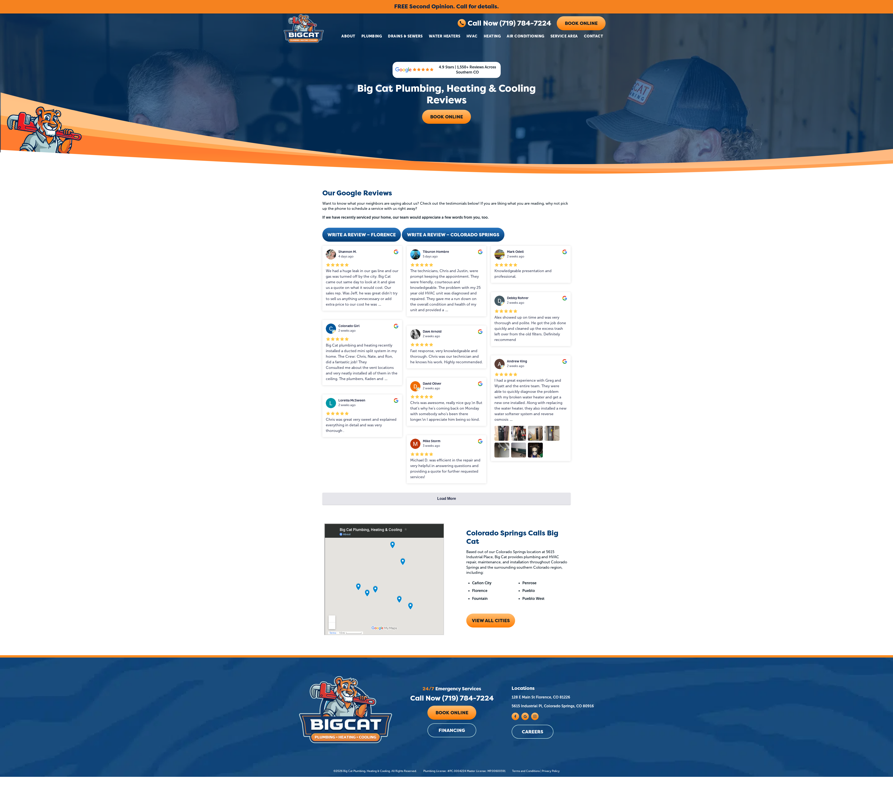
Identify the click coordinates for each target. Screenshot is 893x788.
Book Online (581, 23)
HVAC (472, 36)
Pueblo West (533, 599)
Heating (492, 36)
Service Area (564, 36)
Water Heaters (444, 36)
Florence (479, 591)
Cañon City (481, 583)
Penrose (529, 583)
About (348, 36)
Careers (532, 732)
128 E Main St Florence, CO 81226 (541, 697)
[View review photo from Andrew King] (501, 433)
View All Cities (491, 621)
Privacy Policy (551, 771)
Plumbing (371, 36)
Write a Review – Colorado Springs (453, 235)
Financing (452, 731)
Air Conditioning (525, 36)
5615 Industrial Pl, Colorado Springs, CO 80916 (553, 706)
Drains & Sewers (405, 36)
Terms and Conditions (526, 771)
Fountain (480, 599)
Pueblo (528, 591)
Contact (593, 36)
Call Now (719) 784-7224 (509, 23)
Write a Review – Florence (361, 235)
